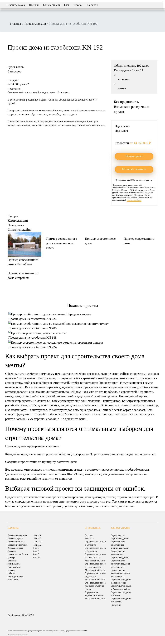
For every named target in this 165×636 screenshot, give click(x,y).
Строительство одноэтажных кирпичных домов (119, 544)
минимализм (14, 564)
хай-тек (11, 573)
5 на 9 (36, 548)
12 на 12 (37, 545)
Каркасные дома (15, 548)
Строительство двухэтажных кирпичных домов (119, 554)
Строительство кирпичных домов (119, 537)
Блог (66, 5)
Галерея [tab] (13, 216)
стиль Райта (13, 579)
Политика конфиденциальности (18, 635)
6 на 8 (36, 551)
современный (14, 567)
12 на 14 (37, 541)
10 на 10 (37, 535)
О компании (92, 527)
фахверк (11, 557)
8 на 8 (36, 554)
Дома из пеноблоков (18, 545)
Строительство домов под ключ (121, 594)
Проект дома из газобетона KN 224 (32, 347)
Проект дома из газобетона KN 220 (32, 319)
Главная (15, 23)
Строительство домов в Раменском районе (121, 587)
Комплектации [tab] (18, 220)
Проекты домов (16, 5)
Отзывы (78, 5)
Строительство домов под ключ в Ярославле (121, 601)
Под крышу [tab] (122, 126)
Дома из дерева (15, 538)
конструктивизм (15, 576)
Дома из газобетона (17, 535)
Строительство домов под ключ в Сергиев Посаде (95, 586)
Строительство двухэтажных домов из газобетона (120, 573)
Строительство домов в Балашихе (95, 543)
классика (12, 561)
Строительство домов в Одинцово (95, 549)
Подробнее (14, 88)
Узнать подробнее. (134, 200)
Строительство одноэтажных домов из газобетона (120, 564)
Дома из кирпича (16, 541)
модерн (11, 570)
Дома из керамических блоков (18, 553)
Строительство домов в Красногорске (121, 581)
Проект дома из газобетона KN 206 (32, 328)
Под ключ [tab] (121, 130)
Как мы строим (51, 5)
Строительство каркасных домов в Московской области (95, 595)
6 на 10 (36, 557)
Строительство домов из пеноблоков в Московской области (95, 567)
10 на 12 (37, 538)
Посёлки (34, 5)
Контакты (92, 5)
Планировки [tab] (16, 225)
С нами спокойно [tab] (19, 229)
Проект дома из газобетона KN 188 (32, 337)
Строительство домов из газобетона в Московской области (95, 557)
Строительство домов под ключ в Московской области (95, 576)
